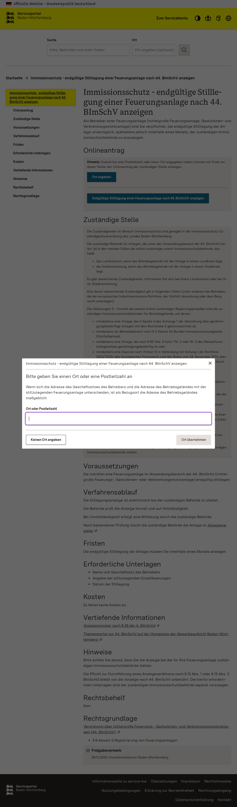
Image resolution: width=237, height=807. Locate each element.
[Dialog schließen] (210, 363)
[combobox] (118, 418)
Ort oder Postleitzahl (41, 409)
